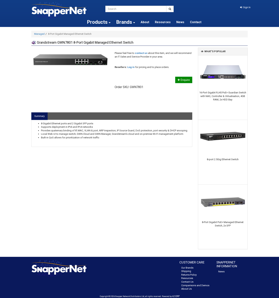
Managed (39, 33)
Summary (39, 116)
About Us (186, 288)
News (180, 22)
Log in (131, 67)
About (145, 22)
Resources (163, 22)
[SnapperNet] (65, 10)
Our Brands (187, 267)
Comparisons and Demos (195, 285)
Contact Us (187, 281)
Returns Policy (189, 274)
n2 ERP (176, 296)
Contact (195, 22)
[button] (245, 7)
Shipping (186, 271)
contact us (141, 53)
